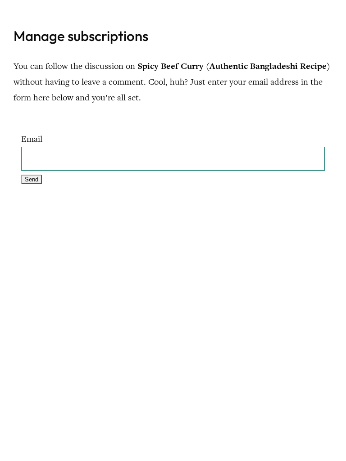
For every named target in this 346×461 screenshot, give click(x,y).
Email (31, 139)
